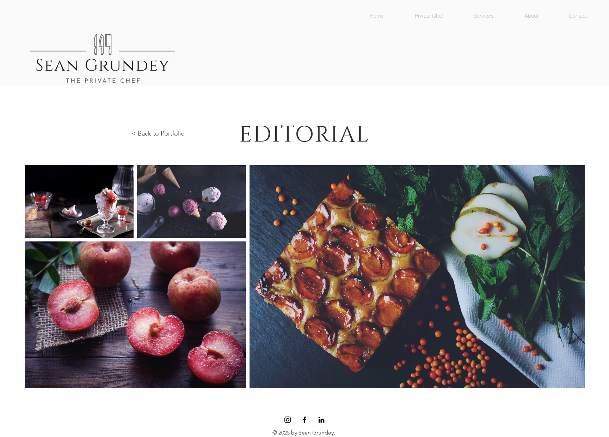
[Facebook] (304, 419)
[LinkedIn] (321, 419)
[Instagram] (287, 419)
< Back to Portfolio (158, 133)
